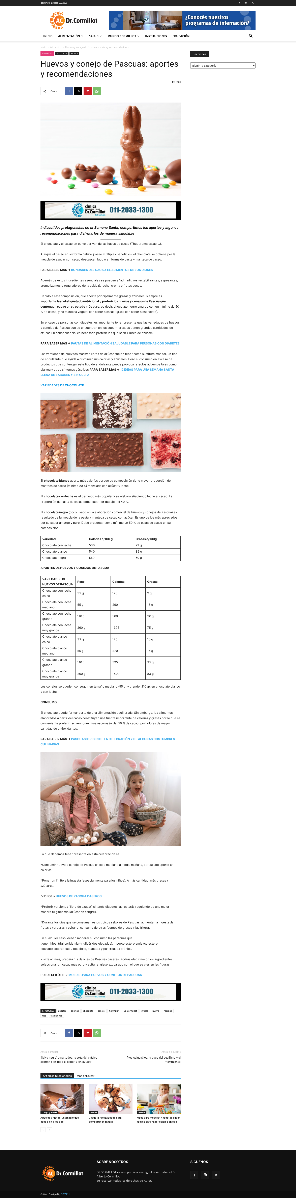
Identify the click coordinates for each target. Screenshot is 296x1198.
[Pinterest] (88, 91)
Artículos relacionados (57, 1076)
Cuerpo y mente (49, 1112)
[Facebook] (239, 3)
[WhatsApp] (97, 91)
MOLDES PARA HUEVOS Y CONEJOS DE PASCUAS (105, 975)
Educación (181, 36)
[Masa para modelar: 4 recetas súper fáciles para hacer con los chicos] (159, 1099)
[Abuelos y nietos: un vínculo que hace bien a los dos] (62, 1099)
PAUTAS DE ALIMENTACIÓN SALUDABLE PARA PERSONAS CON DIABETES (125, 343)
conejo (101, 1010)
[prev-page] (43, 1129)
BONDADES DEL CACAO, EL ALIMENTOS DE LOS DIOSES (112, 270)
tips (44, 1015)
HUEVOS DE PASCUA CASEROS (79, 896)
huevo (155, 1010)
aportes (62, 1010)
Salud (93, 36)
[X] (252, 3)
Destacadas (61, 53)
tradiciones (56, 1015)
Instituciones (156, 36)
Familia (74, 53)
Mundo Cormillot (122, 36)
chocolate (88, 1010)
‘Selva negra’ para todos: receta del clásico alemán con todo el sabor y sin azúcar (68, 1060)
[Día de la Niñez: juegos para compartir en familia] (110, 1099)
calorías (75, 1010)
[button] (251, 36)
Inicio (48, 36)
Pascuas (168, 1010)
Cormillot (114, 1010)
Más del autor (85, 1076)
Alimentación (69, 36)
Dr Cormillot (130, 1010)
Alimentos (55, 47)
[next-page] (49, 1129)
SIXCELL (65, 1194)
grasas (144, 1010)
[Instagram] (246, 3)
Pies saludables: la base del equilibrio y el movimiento (154, 1060)
